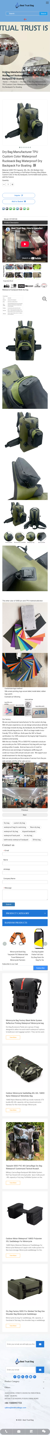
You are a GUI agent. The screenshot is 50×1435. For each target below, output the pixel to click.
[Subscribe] (40, 1344)
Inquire (17, 195)
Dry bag (6, 823)
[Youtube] (26, 1376)
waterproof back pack (12, 835)
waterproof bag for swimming (15, 827)
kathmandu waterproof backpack (16, 840)
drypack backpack (28, 831)
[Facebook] (14, 1376)
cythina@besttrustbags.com (15, 1408)
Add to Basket (17, 201)
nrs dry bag (28, 835)
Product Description (11, 223)
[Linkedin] (18, 1376)
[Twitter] (22, 1376)
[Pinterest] (34, 1376)
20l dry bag (37, 840)
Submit (8, 904)
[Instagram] (30, 1376)
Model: (6, 219)
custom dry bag (19, 823)
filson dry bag (35, 827)
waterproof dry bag (11, 831)
